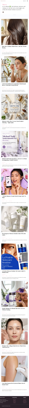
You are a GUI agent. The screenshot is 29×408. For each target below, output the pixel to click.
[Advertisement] (14, 16)
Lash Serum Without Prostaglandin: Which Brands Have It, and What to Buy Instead (14, 84)
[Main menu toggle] (27, 1)
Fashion (14, 402)
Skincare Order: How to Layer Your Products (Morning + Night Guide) (13, 122)
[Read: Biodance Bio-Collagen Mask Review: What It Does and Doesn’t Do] (14, 331)
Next (26, 395)
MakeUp (14, 400)
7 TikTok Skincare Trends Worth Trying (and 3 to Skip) (14, 196)
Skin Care (3, 88)
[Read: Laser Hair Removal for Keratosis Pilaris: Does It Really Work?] (14, 368)
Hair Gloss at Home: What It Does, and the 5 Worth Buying (14, 47)
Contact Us (24, 402)
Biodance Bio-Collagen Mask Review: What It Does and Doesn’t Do (14, 346)
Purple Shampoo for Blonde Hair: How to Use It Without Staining (13, 309)
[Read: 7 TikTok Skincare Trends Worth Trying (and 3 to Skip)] (14, 181)
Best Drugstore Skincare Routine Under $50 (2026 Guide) (14, 234)
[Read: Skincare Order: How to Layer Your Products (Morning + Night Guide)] (14, 106)
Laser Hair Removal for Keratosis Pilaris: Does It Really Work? (13, 384)
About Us (24, 399)
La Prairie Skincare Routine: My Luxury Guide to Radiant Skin (13, 271)
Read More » (3, 49)
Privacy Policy (25, 401)
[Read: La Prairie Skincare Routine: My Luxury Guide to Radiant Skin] (14, 256)
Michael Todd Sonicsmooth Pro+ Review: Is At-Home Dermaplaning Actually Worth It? (14, 159)
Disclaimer (24, 400)
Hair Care (3, 51)
